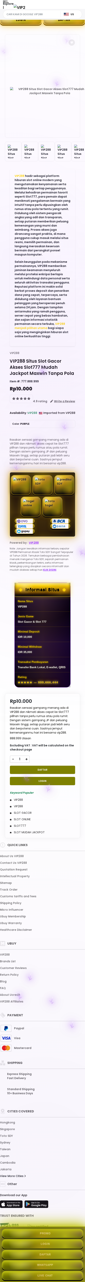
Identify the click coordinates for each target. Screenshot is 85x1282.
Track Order (9, 890)
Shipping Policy (10, 903)
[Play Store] (36, 1205)
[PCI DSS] (9, 1226)
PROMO (45, 1233)
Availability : (18, 413)
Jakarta (5, 1169)
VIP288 (20, 176)
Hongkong (7, 1122)
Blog (3, 981)
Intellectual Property (15, 876)
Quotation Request (13, 869)
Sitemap (6, 883)
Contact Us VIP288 (13, 863)
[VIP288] (20, 7)
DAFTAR (64, 19)
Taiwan (5, 1149)
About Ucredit (10, 995)
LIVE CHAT (45, 1275)
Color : (20, 423)
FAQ (3, 988)
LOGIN (21, 19)
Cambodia (7, 1163)
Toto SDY (6, 1136)
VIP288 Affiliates (11, 1001)
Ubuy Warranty (11, 923)
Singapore (7, 1129)
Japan (4, 1156)
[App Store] (12, 1205)
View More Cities (12, 1176)
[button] (72, 42)
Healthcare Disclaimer (16, 930)
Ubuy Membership (13, 916)
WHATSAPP (45, 1264)
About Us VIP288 (12, 856)
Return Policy (9, 975)
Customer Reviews (13, 968)
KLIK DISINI (49, 569)
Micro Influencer (11, 910)
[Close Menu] (3, 8)
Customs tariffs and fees (18, 896)
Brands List (8, 961)
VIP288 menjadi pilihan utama (40, 326)
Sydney (5, 1143)
